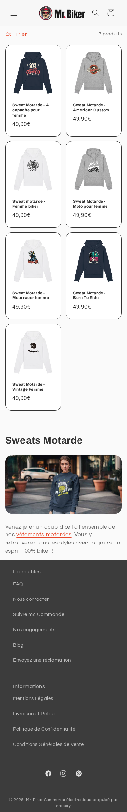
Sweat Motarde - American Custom (91, 107)
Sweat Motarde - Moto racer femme (30, 295)
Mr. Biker (34, 800)
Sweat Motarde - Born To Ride (89, 295)
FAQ (18, 584)
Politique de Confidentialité (44, 729)
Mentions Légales (33, 698)
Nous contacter (31, 599)
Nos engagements (34, 629)
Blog (18, 645)
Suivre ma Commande (38, 614)
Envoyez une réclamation (42, 660)
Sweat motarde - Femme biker (28, 204)
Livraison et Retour (34, 713)
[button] (13, 12)
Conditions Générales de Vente (48, 744)
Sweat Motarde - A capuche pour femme (30, 110)
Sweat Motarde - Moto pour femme (90, 204)
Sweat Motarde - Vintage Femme (28, 387)
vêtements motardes (43, 535)
